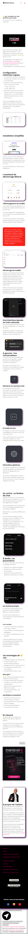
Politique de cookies (8, 861)
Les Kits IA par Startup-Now (11, 872)
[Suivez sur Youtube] (20, 904)
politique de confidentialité (16, 930)
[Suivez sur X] (11, 904)
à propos (5, 863)
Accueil (5, 851)
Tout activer (5, 931)
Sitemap (5, 848)
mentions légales (8, 866)
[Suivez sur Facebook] (8, 904)
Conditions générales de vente (11, 857)
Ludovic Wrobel (9, 20)
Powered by (13, 926)
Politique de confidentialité (10, 854)
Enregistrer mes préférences (16, 931)
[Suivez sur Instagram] (14, 904)
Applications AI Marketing (10, 869)
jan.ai (22, 157)
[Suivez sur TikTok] (17, 904)
